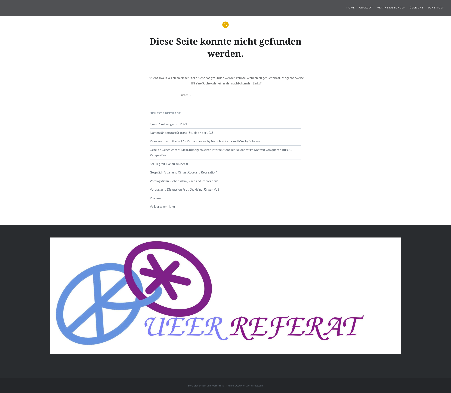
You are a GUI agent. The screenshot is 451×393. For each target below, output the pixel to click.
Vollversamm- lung (162, 206)
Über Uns (416, 7)
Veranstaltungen (391, 7)
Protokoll (156, 198)
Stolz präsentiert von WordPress (206, 385)
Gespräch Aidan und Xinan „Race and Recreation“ (183, 172)
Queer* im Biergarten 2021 (168, 124)
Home (351, 7)
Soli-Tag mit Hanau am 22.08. (169, 164)
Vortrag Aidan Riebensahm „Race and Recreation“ (184, 181)
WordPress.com (254, 385)
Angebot (366, 7)
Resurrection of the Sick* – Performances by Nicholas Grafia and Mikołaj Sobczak (205, 141)
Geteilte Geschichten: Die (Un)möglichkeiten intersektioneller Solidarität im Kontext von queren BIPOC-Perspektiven (221, 152)
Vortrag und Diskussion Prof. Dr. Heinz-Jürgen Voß (184, 189)
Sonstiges (436, 7)
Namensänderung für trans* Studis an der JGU (181, 133)
